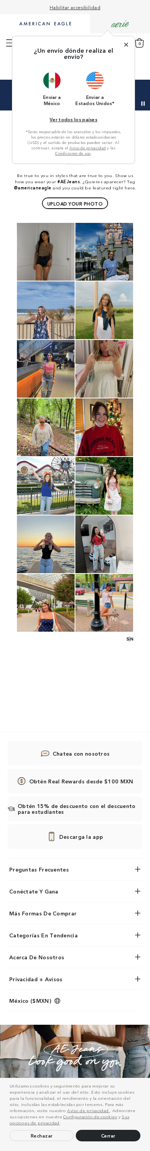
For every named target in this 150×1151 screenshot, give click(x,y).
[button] (62, 1123)
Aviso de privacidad (88, 1110)
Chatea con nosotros (81, 753)
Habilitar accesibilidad (75, 7)
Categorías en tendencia (43, 935)
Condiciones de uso (72, 153)
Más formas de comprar (43, 913)
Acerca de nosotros (36, 957)
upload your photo (75, 203)
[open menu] (10, 43)
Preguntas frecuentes (39, 869)
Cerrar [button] (108, 1135)
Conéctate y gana (33, 891)
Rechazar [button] (42, 1135)
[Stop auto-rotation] (143, 103)
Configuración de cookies (90, 1116)
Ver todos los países (73, 119)
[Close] (126, 45)
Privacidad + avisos (36, 979)
